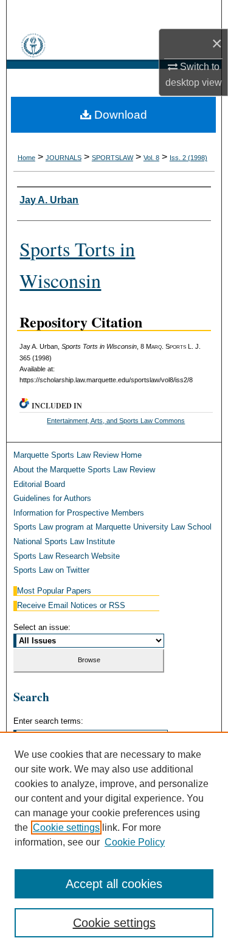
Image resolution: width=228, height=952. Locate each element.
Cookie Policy (135, 842)
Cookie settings (66, 827)
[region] (114, 842)
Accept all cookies (114, 884)
